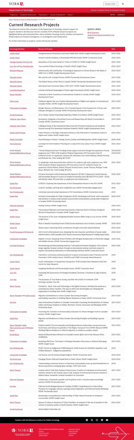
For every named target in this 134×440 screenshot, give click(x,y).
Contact (121, 15)
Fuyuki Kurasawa (16, 115)
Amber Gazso (15, 217)
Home (11, 19)
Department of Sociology (21, 10)
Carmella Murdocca (17, 90)
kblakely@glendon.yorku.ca (20, 153)
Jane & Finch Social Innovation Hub (101, 35)
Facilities (91, 38)
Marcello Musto (16, 77)
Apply (112, 15)
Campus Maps (43, 435)
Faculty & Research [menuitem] (57, 15)
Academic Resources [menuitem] (28, 15)
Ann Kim (13, 302)
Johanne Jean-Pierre (18, 119)
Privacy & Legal (73, 431)
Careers (71, 435)
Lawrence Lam (19, 328)
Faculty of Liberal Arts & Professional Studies (108, 10)
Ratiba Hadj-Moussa (17, 133)
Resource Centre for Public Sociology (25, 19)
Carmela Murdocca (17, 246)
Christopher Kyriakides (18, 108)
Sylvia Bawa (14, 334)
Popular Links (110, 4)
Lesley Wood (14, 53)
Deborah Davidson (17, 206)
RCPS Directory (93, 33)
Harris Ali (13, 228)
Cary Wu (29, 62)
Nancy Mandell (15, 94)
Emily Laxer (14, 101)
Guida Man (14, 183)
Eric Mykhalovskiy (26, 66)
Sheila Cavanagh (16, 139)
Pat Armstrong (15, 144)
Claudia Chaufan (16, 62)
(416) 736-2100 (44, 433)
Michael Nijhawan (16, 71)
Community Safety (74, 429)
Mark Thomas (15, 286)
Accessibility (72, 433)
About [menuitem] (70, 15)
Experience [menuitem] (43, 15)
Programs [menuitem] (13, 15)
